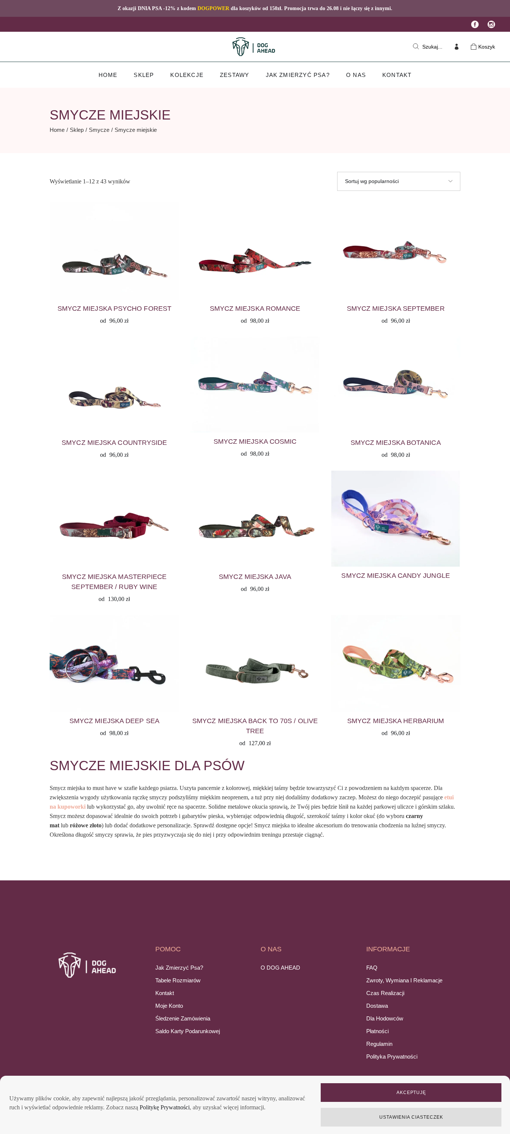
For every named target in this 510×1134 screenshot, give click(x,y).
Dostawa (377, 1006)
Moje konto (169, 1006)
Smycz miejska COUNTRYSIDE (114, 442)
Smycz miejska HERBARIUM (395, 721)
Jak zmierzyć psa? (179, 967)
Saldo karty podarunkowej (187, 1031)
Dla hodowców (384, 1018)
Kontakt (164, 993)
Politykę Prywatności (165, 1107)
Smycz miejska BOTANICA (396, 442)
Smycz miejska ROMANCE (255, 308)
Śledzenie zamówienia (182, 1018)
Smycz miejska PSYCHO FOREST (114, 308)
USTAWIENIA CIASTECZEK (411, 1117)
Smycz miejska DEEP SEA (114, 721)
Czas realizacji (385, 993)
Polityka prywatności (391, 1056)
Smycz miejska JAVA (255, 576)
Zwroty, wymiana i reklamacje (404, 980)
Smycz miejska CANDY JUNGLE (395, 575)
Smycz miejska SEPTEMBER (396, 308)
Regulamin (379, 1044)
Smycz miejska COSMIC (255, 441)
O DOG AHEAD (280, 967)
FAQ (371, 967)
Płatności (377, 1031)
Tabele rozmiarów (177, 980)
